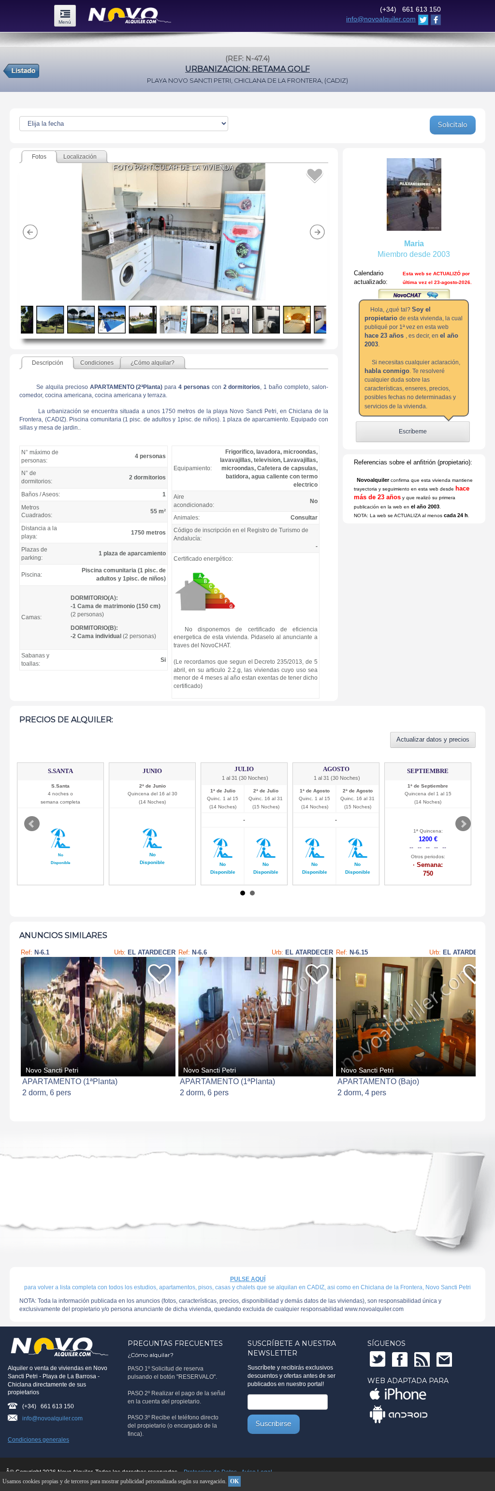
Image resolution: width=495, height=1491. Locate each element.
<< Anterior (27, 1019)
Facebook (400, 1359)
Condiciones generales (38, 1439)
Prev (32, 824)
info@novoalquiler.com (381, 19)
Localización (80, 156)
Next (463, 824)
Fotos (39, 156)
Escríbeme (413, 431)
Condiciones (97, 362)
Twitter (377, 1359)
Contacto (444, 1359)
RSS (422, 1359)
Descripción (47, 362)
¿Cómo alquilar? (153, 362)
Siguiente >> (467, 1019)
